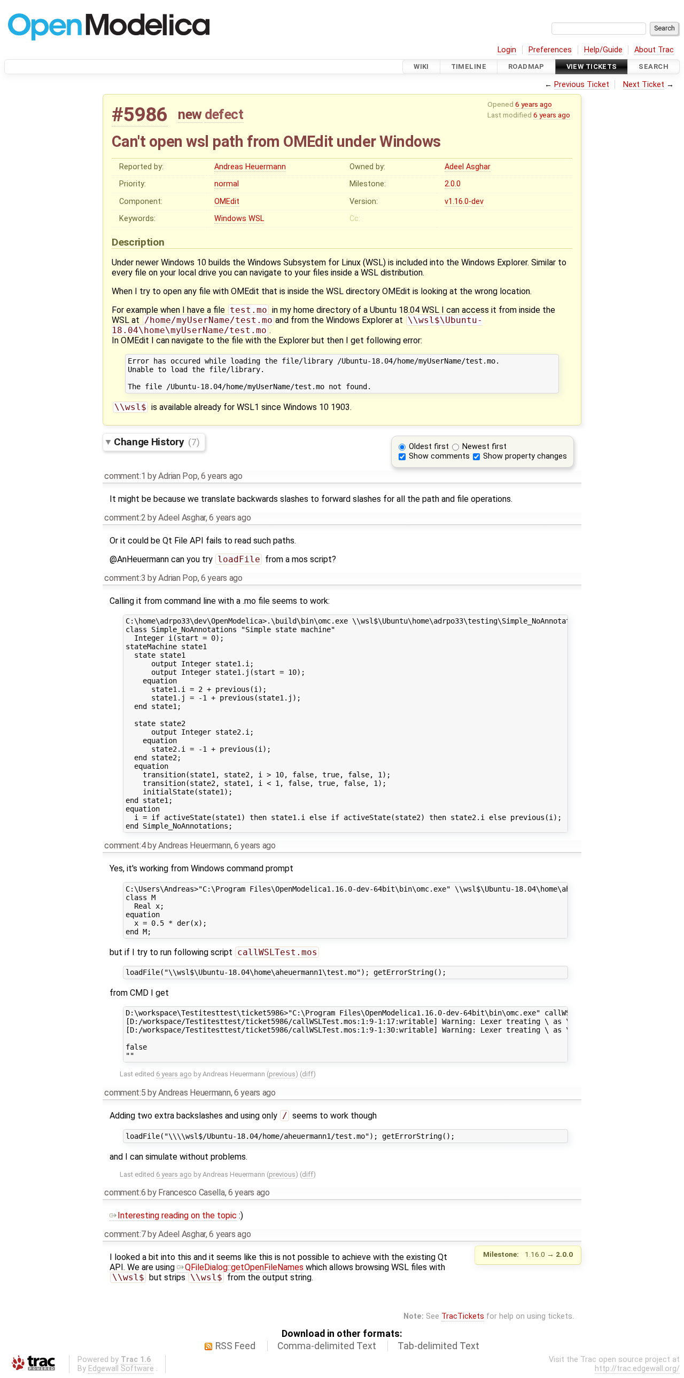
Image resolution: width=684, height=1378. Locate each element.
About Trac (654, 49)
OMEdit (226, 201)
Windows (230, 218)
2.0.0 (453, 183)
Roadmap (526, 66)
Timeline (468, 66)
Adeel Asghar (468, 166)
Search (654, 66)
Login (507, 49)
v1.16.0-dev (464, 201)
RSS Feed (235, 1346)
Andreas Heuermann (250, 166)
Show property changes (525, 456)
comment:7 (124, 1234)
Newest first (484, 446)
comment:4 (124, 845)
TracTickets (462, 1316)
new (190, 114)
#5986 (139, 114)
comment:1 (124, 476)
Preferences (550, 49)
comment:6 (124, 1192)
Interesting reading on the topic (177, 1215)
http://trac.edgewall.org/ (637, 1368)
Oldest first (429, 446)
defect (224, 114)
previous (282, 1074)
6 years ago (533, 104)
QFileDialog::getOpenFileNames (244, 1267)
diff (307, 1074)
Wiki (421, 66)
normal (226, 183)
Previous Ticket (581, 84)
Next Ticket (643, 84)
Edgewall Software (121, 1368)
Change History (156, 442)
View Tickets (591, 66)
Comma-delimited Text (326, 1346)
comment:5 (124, 1093)
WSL (256, 218)
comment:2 (124, 518)
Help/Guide (603, 49)
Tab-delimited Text (438, 1346)
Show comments (439, 456)
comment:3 (124, 578)
